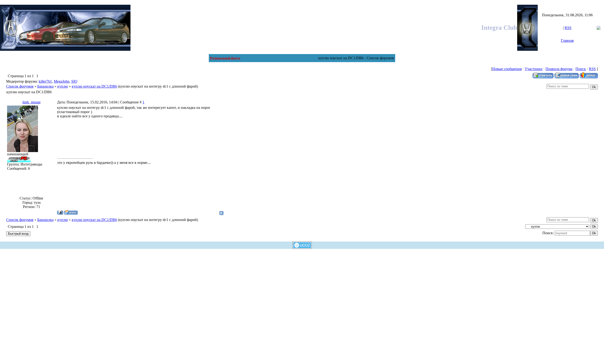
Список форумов (20, 86)
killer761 (45, 81)
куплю (62, 86)
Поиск (580, 69)
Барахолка (45, 86)
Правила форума (558, 69)
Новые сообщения (507, 69)
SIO (74, 81)
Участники (533, 69)
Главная (567, 40)
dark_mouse (31, 102)
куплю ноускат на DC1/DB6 (94, 86)
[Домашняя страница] (71, 212)
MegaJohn (61, 81)
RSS (568, 28)
